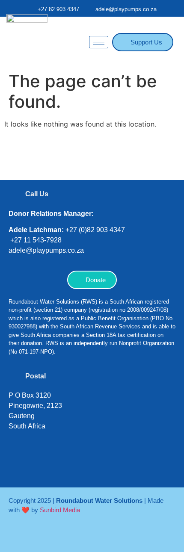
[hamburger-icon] (98, 42)
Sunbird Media (60, 510)
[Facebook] (19, 465)
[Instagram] (45, 465)
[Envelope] (122, 465)
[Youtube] (96, 465)
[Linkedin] (70, 465)
